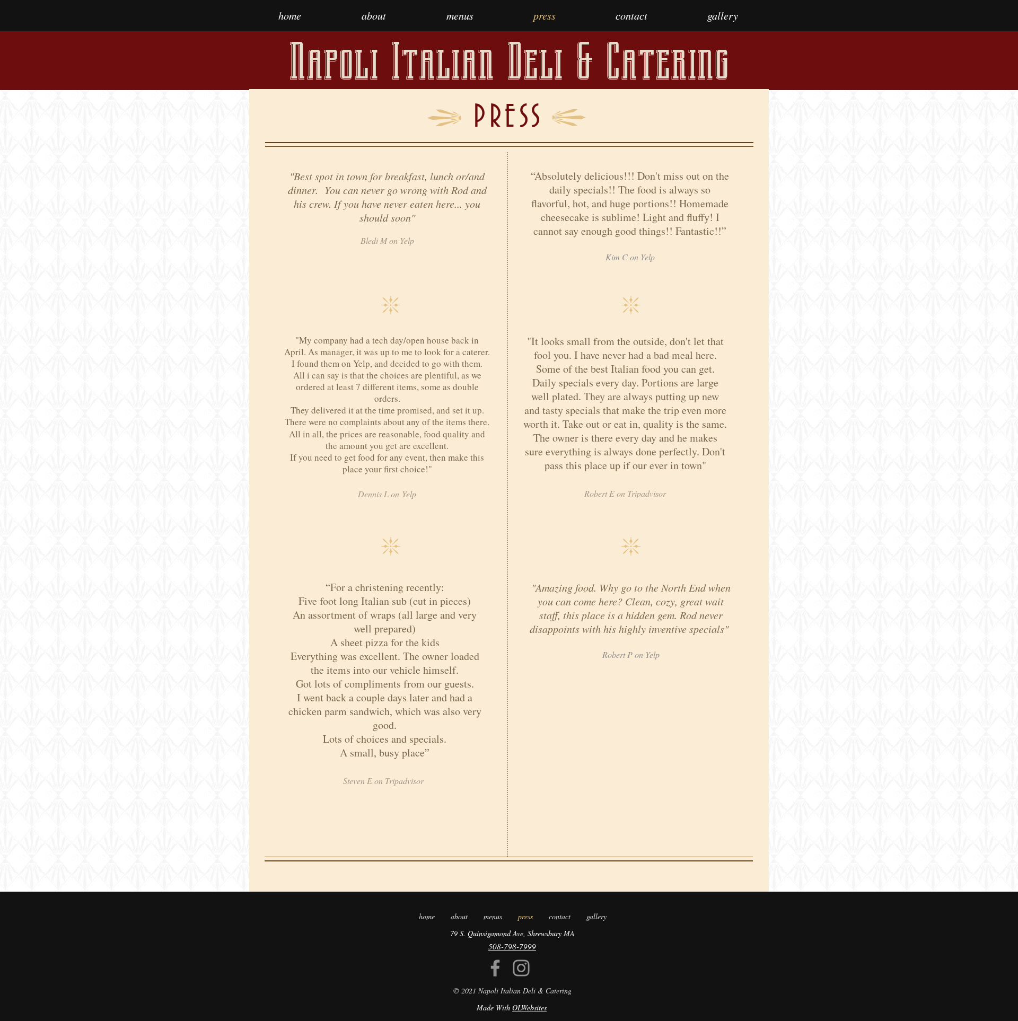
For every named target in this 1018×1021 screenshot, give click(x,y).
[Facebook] (495, 968)
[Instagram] (521, 968)
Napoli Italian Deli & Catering (508, 61)
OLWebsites (529, 1007)
